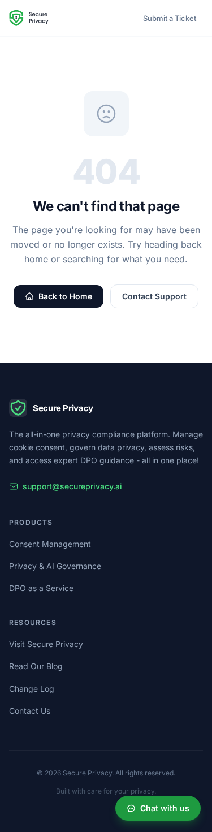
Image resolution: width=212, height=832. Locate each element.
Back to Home (65, 296)
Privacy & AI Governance (55, 566)
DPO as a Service (41, 588)
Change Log (31, 688)
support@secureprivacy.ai (72, 486)
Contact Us (29, 710)
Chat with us (164, 808)
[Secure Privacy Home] (29, 18)
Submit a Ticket (169, 18)
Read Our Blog (36, 666)
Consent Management (50, 544)
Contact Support (154, 296)
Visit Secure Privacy (46, 644)
